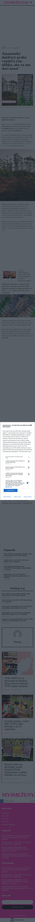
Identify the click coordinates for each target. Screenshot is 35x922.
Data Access (17, 496)
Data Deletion (7, 496)
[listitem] (17, 457)
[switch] (28, 461)
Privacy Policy (28, 496)
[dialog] (17, 461)
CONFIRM (10, 490)
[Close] (31, 425)
